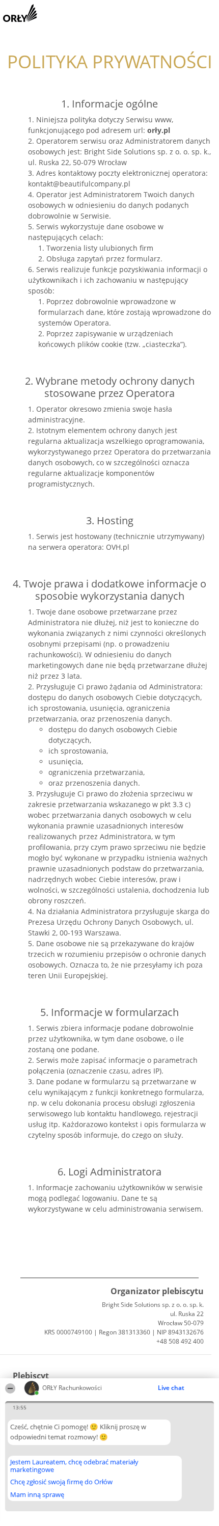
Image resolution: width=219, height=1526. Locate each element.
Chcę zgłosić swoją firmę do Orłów (61, 1482)
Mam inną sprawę (37, 1494)
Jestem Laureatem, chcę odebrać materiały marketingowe (74, 1465)
